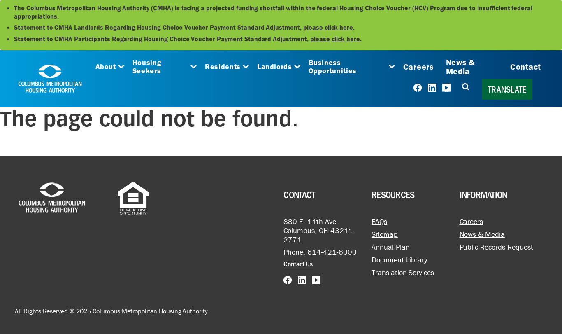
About (105, 67)
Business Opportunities (333, 66)
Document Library (399, 259)
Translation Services (403, 272)
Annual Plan (391, 247)
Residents (223, 67)
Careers (418, 66)
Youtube (446, 88)
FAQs (379, 221)
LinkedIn (432, 88)
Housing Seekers (146, 66)
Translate (507, 89)
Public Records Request (496, 247)
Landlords (274, 67)
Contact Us (298, 264)
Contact (525, 66)
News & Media (460, 67)
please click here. (329, 27)
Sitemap (385, 234)
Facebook (417, 88)
